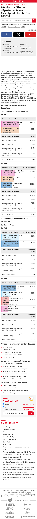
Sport (6, 407)
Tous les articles (15, 492)
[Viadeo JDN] (27, 512)
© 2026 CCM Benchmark (28, 496)
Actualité (7, 404)
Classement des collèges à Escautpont (16, 390)
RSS (22, 492)
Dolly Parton (7, 442)
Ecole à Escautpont (9, 388)
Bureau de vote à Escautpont (12, 364)
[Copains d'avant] (10, 512)
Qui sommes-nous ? (8, 490)
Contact (8, 492)
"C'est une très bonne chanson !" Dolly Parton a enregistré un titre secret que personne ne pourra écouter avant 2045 (19, 454)
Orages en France (9, 429)
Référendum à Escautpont (12, 379)
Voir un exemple (28, 404)
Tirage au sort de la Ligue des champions (17, 447)
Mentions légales (6, 496)
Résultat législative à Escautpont (14, 371)
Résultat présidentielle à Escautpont (15, 369)
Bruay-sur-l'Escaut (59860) (16, 27)
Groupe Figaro (16, 496)
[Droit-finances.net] (27, 508)
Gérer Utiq (32, 494)
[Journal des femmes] (10, 504)
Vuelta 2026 (7, 444)
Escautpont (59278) (9, 385)
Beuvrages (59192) (9, 350)
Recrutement (27, 492)
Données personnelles (8, 494)
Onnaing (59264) (8, 357)
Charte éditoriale (24, 490)
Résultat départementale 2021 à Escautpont (11, 46)
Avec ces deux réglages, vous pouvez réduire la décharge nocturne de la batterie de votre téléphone (18, 477)
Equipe (17, 490)
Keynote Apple (8, 434)
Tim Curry (6, 427)
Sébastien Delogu (9, 437)
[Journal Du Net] (10, 508)
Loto (4, 449)
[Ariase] (10, 517)
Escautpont (23, 51)
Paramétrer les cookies (22, 494)
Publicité (32, 490)
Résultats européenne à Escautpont (15, 374)
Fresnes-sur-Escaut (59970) (18, 25)
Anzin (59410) (7, 347)
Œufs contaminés (9, 432)
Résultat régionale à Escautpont (13, 366)
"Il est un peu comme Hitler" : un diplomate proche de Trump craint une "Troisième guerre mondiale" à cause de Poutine (19, 462)
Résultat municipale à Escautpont (14, 376)
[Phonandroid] (27, 516)
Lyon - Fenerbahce (9, 439)
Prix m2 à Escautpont (10, 393)
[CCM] (27, 504)
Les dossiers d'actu (10, 409)
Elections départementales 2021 (16, 4)
